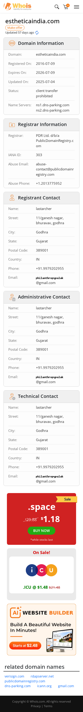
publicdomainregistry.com (25, 681)
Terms (48, 706)
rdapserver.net (42, 676)
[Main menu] (75, 6)
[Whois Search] (57, 6)
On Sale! (41, 552)
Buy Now (41, 530)
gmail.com (66, 686)
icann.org (44, 686)
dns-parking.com (18, 686)
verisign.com (14, 676)
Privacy (36, 706)
